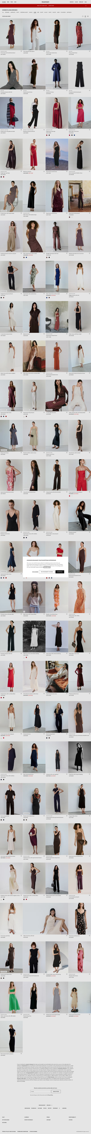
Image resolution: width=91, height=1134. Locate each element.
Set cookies (35, 571)
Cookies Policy (47, 567)
